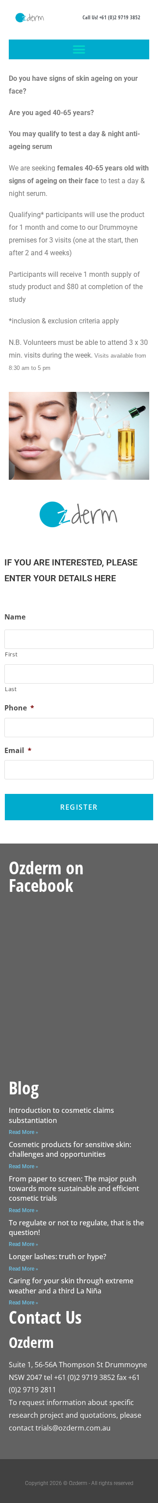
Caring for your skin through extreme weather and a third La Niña (71, 1285)
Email (18, 750)
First (11, 654)
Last (11, 689)
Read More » (23, 1132)
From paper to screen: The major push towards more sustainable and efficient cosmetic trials (74, 1188)
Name (14, 617)
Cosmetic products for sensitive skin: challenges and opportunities (70, 1149)
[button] (79, 49)
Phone (19, 708)
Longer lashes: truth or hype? (57, 1256)
